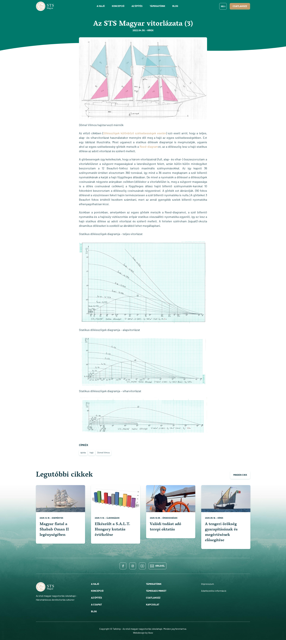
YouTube (142, 566)
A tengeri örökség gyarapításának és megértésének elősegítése (221, 532)
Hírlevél (160, 566)
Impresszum (207, 584)
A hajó (101, 6)
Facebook (123, 566)
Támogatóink (157, 6)
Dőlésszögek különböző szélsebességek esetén (134, 133)
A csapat (96, 604)
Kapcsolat (152, 604)
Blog (175, 6)
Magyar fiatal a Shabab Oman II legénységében (54, 530)
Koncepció (118, 6)
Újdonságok (113, 518)
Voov (150, 633)
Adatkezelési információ (213, 591)
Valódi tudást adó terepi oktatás (165, 527)
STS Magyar (45, 6)
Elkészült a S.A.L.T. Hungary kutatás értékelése (112, 530)
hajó (92, 453)
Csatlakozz (240, 6)
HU (222, 6)
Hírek (220, 518)
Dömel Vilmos (103, 453)
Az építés (137, 6)
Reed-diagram (149, 146)
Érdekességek (170, 518)
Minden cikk (240, 475)
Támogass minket (156, 591)
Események (57, 518)
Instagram (132, 566)
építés (83, 453)
